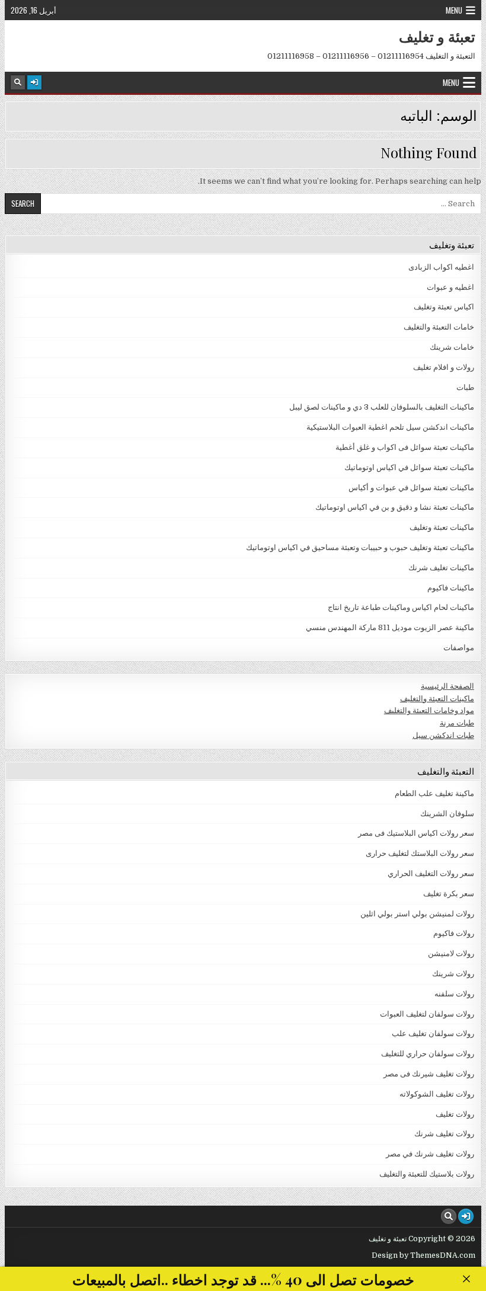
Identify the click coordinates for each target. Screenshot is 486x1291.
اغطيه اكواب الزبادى (441, 267)
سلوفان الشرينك (447, 813)
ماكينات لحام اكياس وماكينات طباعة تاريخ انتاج (401, 607)
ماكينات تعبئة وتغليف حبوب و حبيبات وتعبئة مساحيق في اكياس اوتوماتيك (360, 547)
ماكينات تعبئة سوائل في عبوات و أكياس (411, 487)
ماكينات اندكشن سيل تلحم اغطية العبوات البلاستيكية (390, 427)
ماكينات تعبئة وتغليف (442, 527)
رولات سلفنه (454, 993)
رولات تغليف (455, 1114)
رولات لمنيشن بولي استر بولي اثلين (417, 913)
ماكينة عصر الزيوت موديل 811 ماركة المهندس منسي (390, 627)
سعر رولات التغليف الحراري (431, 873)
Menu (454, 10)
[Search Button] (18, 82)
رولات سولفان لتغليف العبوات (427, 1013)
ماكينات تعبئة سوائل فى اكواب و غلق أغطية (404, 447)
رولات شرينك (453, 973)
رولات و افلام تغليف (443, 367)
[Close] (466, 1279)
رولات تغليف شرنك (444, 1133)
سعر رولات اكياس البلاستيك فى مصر (416, 833)
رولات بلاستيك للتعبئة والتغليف (426, 1173)
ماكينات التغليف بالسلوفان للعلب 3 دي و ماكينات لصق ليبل (381, 406)
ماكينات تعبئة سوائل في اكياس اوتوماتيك (409, 467)
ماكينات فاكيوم (450, 587)
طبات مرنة (457, 722)
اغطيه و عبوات (450, 287)
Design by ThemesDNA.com (423, 1255)
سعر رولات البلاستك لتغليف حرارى (420, 853)
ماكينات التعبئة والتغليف (437, 698)
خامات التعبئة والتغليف (439, 326)
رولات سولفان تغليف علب (433, 1033)
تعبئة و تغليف (437, 36)
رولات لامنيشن (451, 953)
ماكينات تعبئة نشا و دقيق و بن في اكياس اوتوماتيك (394, 507)
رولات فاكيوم (453, 933)
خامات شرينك (452, 347)
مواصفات (458, 647)
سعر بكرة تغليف (448, 893)
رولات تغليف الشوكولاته (436, 1093)
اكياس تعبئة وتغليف (444, 306)
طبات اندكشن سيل (443, 735)
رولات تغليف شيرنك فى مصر (428, 1073)
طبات (465, 387)
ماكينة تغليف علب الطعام (434, 793)
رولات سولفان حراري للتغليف (427, 1053)
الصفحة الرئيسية (447, 686)
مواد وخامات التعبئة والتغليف (429, 710)
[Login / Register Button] (34, 82)
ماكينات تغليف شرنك (441, 567)
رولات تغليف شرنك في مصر (430, 1153)
